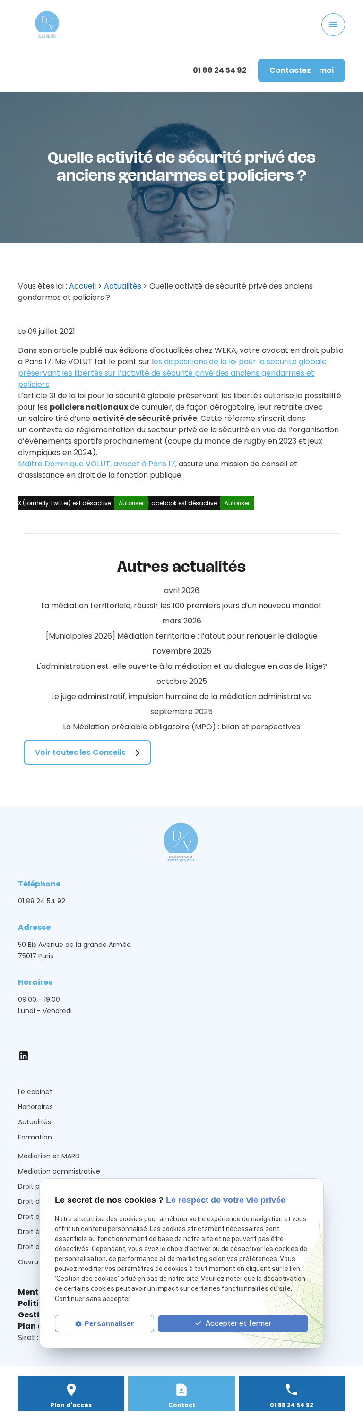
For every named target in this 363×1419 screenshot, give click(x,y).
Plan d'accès (71, 1405)
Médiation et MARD (49, 1156)
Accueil (82, 285)
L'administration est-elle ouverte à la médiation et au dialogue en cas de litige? (181, 666)
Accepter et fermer (237, 1323)
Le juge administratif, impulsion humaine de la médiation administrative (181, 696)
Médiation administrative (59, 1171)
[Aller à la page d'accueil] (47, 24)
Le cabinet (35, 1091)
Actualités (122, 285)
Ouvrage (32, 1262)
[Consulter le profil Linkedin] (23, 1055)
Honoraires (35, 1107)
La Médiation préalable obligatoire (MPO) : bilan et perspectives (181, 726)
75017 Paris (76, 950)
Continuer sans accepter (92, 1299)
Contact (181, 1405)
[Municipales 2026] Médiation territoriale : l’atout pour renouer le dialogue (182, 636)
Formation (35, 1137)
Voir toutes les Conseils (81, 752)
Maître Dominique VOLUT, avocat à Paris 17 (96, 463)
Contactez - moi (301, 70)
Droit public (36, 1186)
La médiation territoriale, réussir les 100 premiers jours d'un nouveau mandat (181, 605)
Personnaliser (109, 1323)
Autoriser (131, 503)
